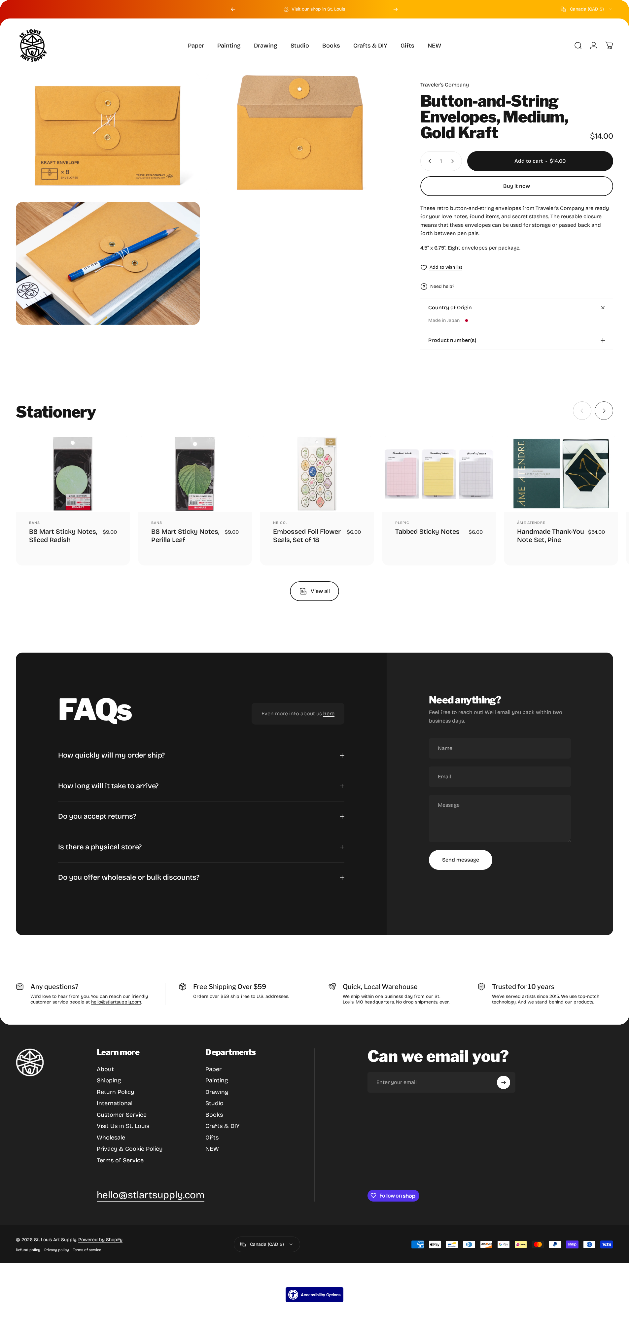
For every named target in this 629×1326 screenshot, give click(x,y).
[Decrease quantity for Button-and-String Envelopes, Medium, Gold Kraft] (428, 161)
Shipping (109, 1080)
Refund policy (28, 1250)
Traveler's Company (444, 85)
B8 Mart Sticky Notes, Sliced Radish (63, 535)
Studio (214, 1103)
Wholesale (111, 1137)
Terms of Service (120, 1160)
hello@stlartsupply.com (116, 1002)
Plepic (402, 523)
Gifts (212, 1137)
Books (214, 1114)
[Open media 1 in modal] (108, 134)
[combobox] (587, 9)
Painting (216, 1080)
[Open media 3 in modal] (108, 263)
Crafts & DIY (222, 1126)
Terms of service (87, 1250)
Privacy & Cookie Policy (129, 1148)
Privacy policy (56, 1250)
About (105, 1069)
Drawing (216, 1092)
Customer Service (122, 1114)
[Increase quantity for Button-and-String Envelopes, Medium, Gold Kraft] (454, 161)
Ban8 (34, 523)
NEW (212, 1148)
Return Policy (115, 1092)
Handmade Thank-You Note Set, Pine (550, 535)
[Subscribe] (503, 1082)
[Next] (395, 9)
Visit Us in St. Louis (123, 1126)
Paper (213, 1069)
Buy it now (516, 186)
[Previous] (233, 9)
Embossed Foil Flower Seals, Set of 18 (307, 535)
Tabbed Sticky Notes (427, 531)
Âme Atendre (531, 523)
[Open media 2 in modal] (298, 134)
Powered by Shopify (100, 1239)
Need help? (442, 286)
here (328, 714)
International (114, 1103)
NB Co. (280, 523)
